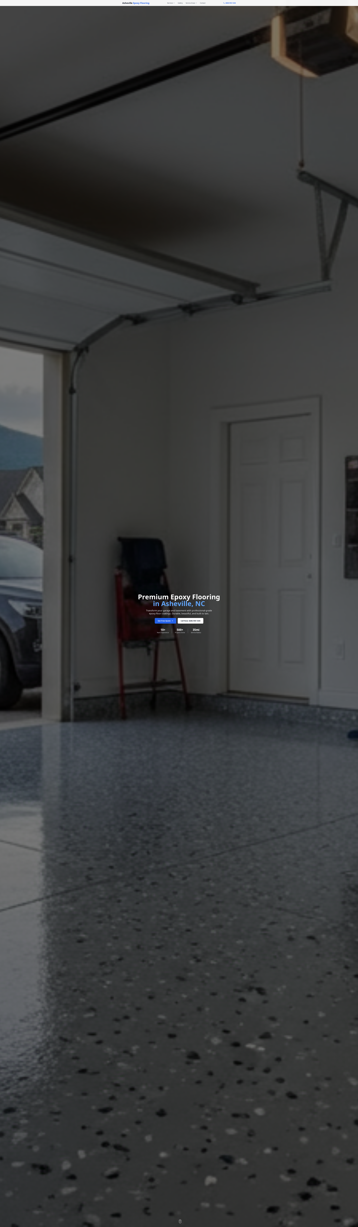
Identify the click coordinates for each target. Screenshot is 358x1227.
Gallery (180, 3)
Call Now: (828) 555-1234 (190, 621)
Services (170, 3)
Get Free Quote (164, 621)
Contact (202, 3)
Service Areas (190, 3)
